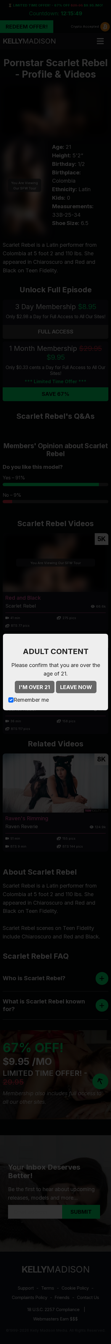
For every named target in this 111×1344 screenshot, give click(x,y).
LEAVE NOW (76, 687)
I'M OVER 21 (34, 687)
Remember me (31, 700)
